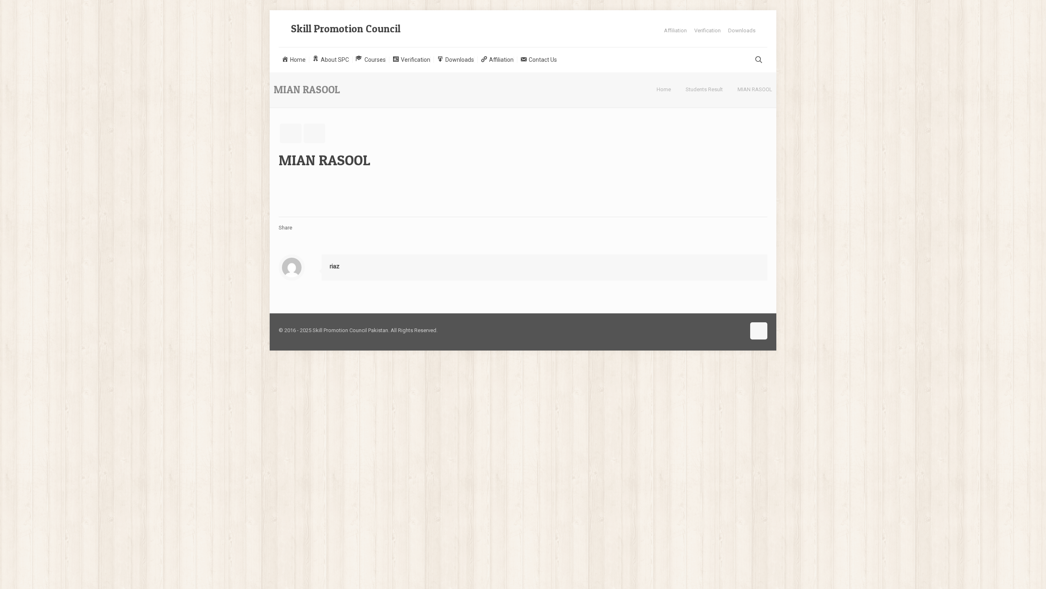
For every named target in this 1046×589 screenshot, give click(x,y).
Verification (707, 30)
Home (664, 89)
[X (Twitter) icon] (739, 330)
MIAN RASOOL (755, 89)
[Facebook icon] (730, 330)
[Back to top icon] (758, 330)
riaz (335, 266)
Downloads (741, 30)
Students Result (704, 89)
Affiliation (675, 30)
